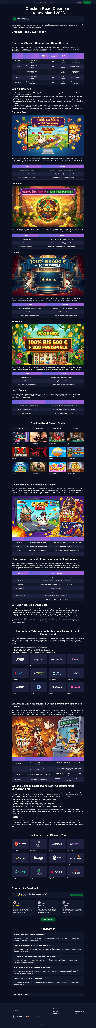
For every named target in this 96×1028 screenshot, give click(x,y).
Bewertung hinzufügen (76, 894)
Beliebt (19, 428)
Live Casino (38, 428)
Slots (74, 428)
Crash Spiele (56, 428)
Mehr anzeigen (48, 919)
